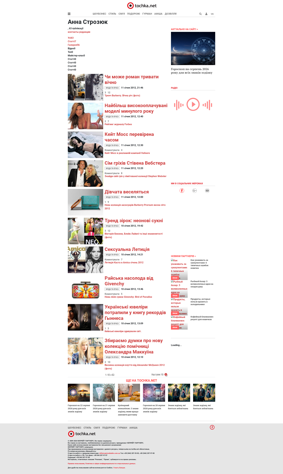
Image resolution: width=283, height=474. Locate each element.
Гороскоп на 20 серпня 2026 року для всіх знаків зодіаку (154, 408)
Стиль (112, 13)
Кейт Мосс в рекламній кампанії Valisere (127, 153)
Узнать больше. (119, 468)
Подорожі (133, 13)
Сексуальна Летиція (127, 249)
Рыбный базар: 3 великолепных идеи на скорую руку (202, 284)
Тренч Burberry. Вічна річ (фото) (122, 95)
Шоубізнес (99, 13)
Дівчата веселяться (127, 192)
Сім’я (122, 13)
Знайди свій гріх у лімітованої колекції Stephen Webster (135, 176)
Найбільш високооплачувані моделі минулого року (136, 108)
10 (109, 362)
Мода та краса (112, 87)
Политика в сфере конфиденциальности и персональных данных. (110, 464)
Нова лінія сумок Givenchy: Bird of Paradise (128, 296)
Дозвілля (171, 13)
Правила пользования (76, 464)
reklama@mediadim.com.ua (109, 453)
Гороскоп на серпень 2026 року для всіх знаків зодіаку (191, 71)
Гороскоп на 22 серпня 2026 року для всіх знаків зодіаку (79, 408)
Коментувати (112, 150)
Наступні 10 (157, 374)
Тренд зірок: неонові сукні (134, 220)
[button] (206, 14)
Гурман (147, 13)
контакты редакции (79, 32)
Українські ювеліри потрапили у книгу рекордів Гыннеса (135, 312)
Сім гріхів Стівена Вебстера (135, 163)
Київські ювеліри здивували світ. (123, 331)
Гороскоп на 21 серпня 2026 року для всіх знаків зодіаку (104, 408)
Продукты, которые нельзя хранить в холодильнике (200, 302)
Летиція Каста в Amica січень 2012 (124, 262)
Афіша (158, 13)
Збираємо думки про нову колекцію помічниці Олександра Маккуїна (134, 346)
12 (109, 93)
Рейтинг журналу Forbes (118, 124)
